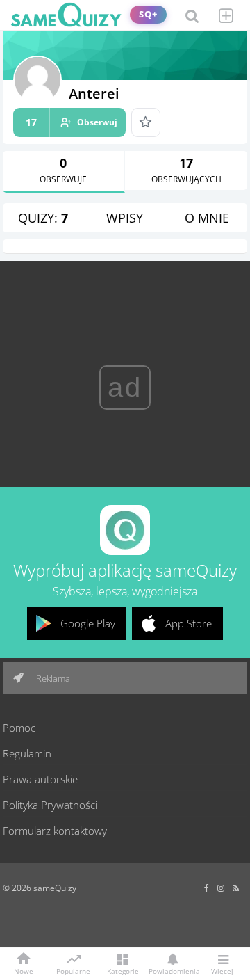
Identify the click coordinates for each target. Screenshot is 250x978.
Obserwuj (71, 122)
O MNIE (207, 217)
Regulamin (27, 753)
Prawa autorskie (40, 779)
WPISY (124, 217)
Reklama (52, 678)
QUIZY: (43, 217)
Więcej (222, 970)
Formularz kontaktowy (55, 830)
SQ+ (148, 14)
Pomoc (19, 728)
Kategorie (123, 970)
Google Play (87, 623)
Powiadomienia (172, 970)
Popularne (73, 970)
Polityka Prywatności (50, 805)
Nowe (23, 970)
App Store (188, 623)
